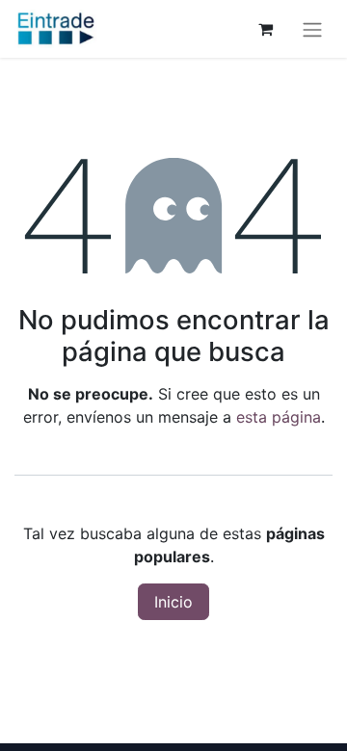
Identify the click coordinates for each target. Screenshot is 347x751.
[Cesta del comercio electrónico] (265, 29)
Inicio (173, 601)
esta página (278, 417)
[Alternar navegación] (312, 29)
